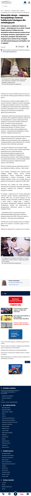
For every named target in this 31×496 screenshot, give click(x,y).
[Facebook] (9, 494)
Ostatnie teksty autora (14, 284)
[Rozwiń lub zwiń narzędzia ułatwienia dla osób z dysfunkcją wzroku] (27, 494)
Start (2, 10)
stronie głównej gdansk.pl (10, 51)
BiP (2, 400)
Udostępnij (21, 46)
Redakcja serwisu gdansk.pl (7, 396)
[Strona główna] (3, 494)
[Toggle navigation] (29, 3)
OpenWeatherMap (13, 402)
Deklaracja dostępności (7, 398)
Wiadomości (7, 10)
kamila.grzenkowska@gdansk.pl (15, 282)
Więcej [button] (26, 362)
